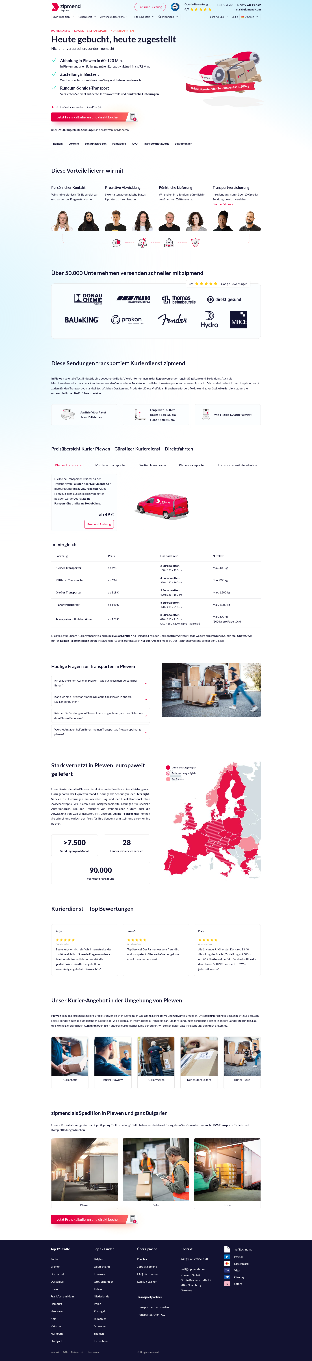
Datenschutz (77, 1352)
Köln (54, 1318)
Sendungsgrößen (96, 143)
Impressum (93, 1352)
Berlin (54, 1259)
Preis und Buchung (150, 6)
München (56, 1326)
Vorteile (73, 143)
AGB (65, 1352)
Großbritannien (104, 1281)
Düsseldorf (57, 1281)
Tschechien (101, 1341)
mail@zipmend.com (248, 9)
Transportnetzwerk (156, 143)
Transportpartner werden (153, 1307)
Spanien (99, 1333)
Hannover (57, 1311)
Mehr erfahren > (223, 204)
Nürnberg (57, 1333)
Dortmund (57, 1274)
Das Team (143, 1259)
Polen (97, 1303)
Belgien (98, 1259)
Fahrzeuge (119, 143)
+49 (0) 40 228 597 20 (194, 1259)
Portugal (99, 1311)
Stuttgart (56, 1341)
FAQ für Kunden (147, 1274)
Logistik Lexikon (147, 1281)
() (248, 4)
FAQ (135, 143)
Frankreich (100, 1274)
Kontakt (55, 1352)
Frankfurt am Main (62, 1296)
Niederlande (101, 1296)
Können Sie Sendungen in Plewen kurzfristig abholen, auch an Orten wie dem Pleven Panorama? (98, 715)
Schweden (100, 1326)
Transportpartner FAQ (151, 1314)
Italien (98, 1289)
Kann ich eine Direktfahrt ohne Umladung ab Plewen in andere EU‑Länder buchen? (92, 699)
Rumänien (100, 1318)
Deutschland (102, 1266)
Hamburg (56, 1303)
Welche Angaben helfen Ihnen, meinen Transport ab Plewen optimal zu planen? (98, 732)
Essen (54, 1289)
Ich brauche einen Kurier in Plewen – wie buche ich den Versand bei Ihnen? (95, 683)
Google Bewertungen (234, 283)
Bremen (55, 1266)
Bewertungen (183, 143)
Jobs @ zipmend (147, 1266)
